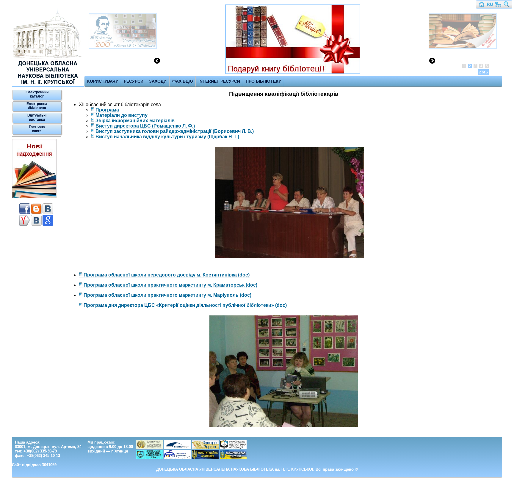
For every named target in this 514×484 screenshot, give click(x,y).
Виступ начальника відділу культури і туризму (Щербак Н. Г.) (167, 136)
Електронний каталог (37, 94)
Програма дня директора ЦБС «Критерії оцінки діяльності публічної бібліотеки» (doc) (185, 305)
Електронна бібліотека (36, 106)
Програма (107, 109)
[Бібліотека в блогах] (36, 213)
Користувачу (102, 81)
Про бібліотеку (263, 81)
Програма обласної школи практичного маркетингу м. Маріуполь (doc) (167, 295)
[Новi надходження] (34, 197)
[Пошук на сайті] (506, 6)
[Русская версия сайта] (489, 6)
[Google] (48, 224)
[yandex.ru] (24, 224)
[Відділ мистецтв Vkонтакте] (36, 224)
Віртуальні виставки (36, 117)
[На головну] (481, 6)
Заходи (158, 81)
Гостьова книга (37, 129)
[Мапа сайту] (498, 6)
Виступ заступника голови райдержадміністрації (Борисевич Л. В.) (174, 131)
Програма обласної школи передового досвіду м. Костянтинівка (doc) (167, 274)
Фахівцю (182, 81)
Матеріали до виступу (121, 115)
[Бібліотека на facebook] (24, 213)
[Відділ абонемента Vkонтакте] (48, 213)
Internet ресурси (219, 81)
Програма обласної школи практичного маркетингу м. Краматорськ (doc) (170, 284)
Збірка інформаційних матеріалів (135, 120)
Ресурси (133, 81)
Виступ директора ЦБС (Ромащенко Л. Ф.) (145, 125)
